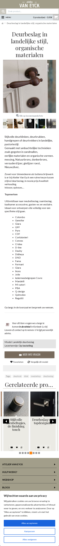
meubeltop (36, 376)
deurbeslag (48, 376)
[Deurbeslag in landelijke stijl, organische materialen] (29, 86)
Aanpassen (29, 531)
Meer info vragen (31, 354)
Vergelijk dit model (39, 362)
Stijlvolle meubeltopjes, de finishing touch (16, 425)
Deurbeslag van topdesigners (43, 421)
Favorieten (18, 362)
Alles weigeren (30, 539)
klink (26, 376)
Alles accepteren (29, 523)
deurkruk (17, 376)
